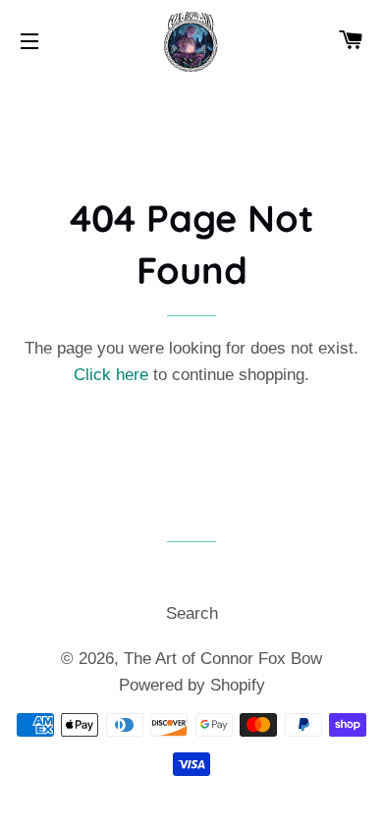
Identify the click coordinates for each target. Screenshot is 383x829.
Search (192, 613)
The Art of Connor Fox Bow (223, 658)
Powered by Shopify (192, 685)
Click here (111, 374)
